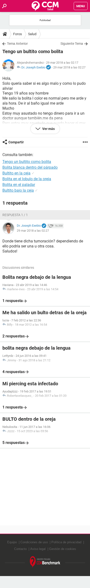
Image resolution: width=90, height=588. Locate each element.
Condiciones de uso (34, 542)
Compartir (16, 142)
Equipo (12, 542)
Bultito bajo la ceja (18, 190)
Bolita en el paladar (18, 184)
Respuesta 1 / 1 (15, 215)
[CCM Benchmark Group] (45, 562)
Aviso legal (38, 549)
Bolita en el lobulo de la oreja (26, 179)
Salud (32, 34)
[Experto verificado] (48, 67)
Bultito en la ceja (16, 173)
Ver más (48, 129)
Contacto (20, 549)
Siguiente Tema (71, 43)
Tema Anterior (17, 43)
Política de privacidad (66, 542)
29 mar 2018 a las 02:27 (69, 67)
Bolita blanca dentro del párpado (30, 167)
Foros (17, 34)
